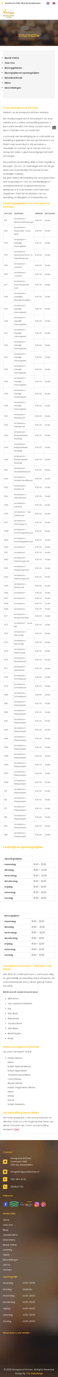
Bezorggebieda (13, 67)
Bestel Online (12, 57)
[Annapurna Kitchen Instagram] (36, 1204)
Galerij (6, 1254)
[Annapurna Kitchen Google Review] (26, 1204)
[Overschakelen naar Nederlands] (48, 3)
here (17, 1129)
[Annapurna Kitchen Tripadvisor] (14, 1204)
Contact (7, 1269)
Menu (8, 82)
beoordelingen (13, 87)
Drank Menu (9, 1239)
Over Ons (10, 62)
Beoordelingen (10, 1259)
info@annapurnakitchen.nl (25, 1171)
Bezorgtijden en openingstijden (22, 72)
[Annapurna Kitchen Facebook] (6, 1204)
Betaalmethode (13, 77)
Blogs (5, 1229)
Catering (7, 1249)
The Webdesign (34, 1373)
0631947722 (17, 1186)
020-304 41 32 (18, 1179)
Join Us (6, 1264)
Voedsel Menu (10, 1234)
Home (6, 1219)
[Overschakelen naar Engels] (54, 3)
